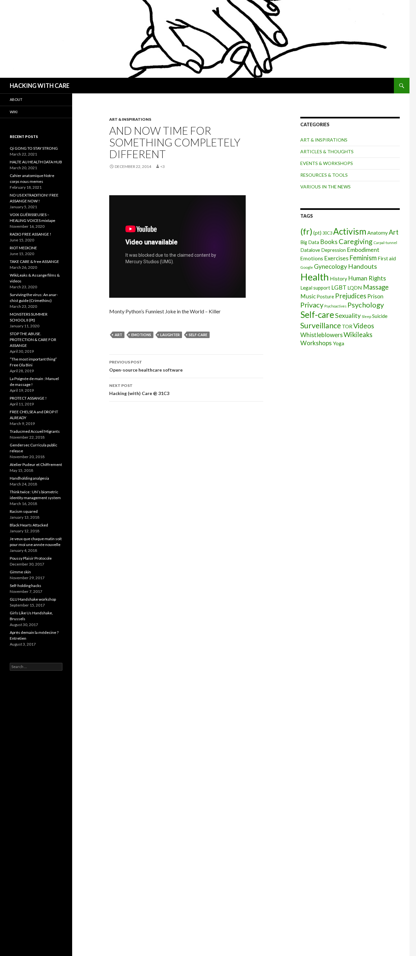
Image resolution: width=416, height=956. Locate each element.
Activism (349, 231)
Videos (363, 325)
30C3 (327, 233)
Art (118, 335)
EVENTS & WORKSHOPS (326, 163)
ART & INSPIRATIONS (130, 119)
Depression (333, 250)
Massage (376, 287)
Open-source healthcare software (146, 366)
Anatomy (377, 232)
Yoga (338, 343)
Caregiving (355, 241)
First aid (387, 258)
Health (314, 276)
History (338, 278)
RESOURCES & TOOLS (324, 175)
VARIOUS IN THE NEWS (325, 186)
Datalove (310, 250)
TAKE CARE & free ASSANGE (34, 261)
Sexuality (348, 315)
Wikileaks (358, 334)
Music (308, 296)
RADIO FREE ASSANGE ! (30, 234)
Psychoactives (335, 306)
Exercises (336, 258)
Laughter (170, 335)
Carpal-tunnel (385, 242)
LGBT (338, 287)
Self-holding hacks (25, 585)
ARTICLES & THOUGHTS (327, 151)
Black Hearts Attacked (29, 525)
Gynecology (330, 266)
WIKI (14, 112)
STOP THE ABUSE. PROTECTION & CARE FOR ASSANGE (33, 339)
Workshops (316, 343)
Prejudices (350, 296)
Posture (325, 296)
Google (306, 267)
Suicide (379, 316)
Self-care (198, 335)
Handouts (362, 266)
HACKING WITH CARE (40, 85)
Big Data (309, 242)
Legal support (315, 288)
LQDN (354, 287)
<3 (162, 166)
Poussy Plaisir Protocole (31, 558)
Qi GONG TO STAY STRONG (34, 148)
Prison (375, 296)
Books (329, 241)
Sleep (366, 316)
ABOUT (16, 99)
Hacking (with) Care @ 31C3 (139, 389)
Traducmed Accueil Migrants (35, 431)
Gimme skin (20, 571)
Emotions (141, 335)
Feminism (363, 258)
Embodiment (363, 249)
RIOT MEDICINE (23, 247)
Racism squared (24, 511)
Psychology (365, 304)
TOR (347, 326)
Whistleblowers (321, 334)
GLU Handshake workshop (33, 599)
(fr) (306, 231)
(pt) (317, 232)
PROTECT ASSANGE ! (28, 398)
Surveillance (320, 325)
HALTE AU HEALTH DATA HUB (36, 161)
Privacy (311, 304)
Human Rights (367, 278)
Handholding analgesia (29, 478)
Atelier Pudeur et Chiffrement (36, 464)
